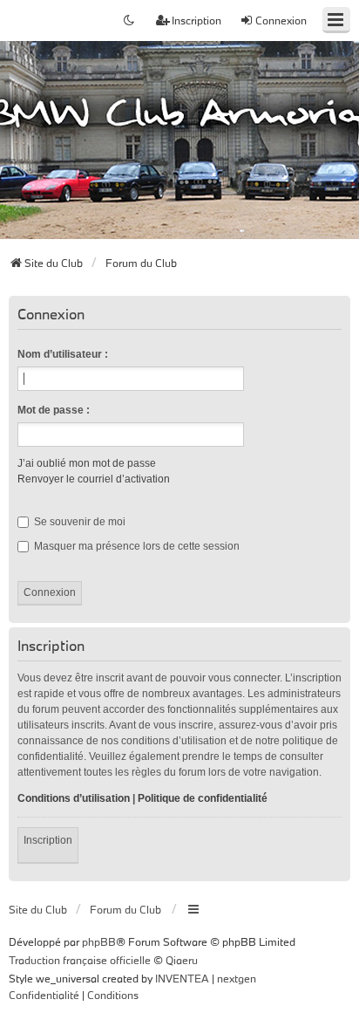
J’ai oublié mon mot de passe (86, 463)
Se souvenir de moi (78, 522)
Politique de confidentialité (203, 798)
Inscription (48, 840)
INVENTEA (182, 978)
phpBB (99, 941)
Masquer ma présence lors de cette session (135, 546)
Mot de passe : (53, 410)
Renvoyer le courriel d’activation (93, 479)
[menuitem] (44, 995)
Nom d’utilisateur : (62, 354)
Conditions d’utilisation (73, 798)
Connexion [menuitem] (281, 20)
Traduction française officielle (80, 960)
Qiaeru (182, 960)
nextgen (236, 978)
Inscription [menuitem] (196, 20)
